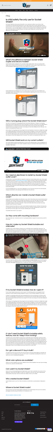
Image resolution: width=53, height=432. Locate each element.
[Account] (48, 5)
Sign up (34, 404)
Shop (20, 10)
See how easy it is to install (21, 180)
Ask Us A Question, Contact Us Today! (13, 395)
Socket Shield (9, 429)
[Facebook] (28, 413)
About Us (31, 10)
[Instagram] (31, 413)
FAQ (23, 10)
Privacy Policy (42, 415)
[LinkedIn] (33, 413)
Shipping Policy (43, 412)
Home (16, 10)
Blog (27, 10)
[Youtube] (29, 413)
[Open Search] (3, 5)
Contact (36, 10)
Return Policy (42, 413)
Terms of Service (43, 417)
